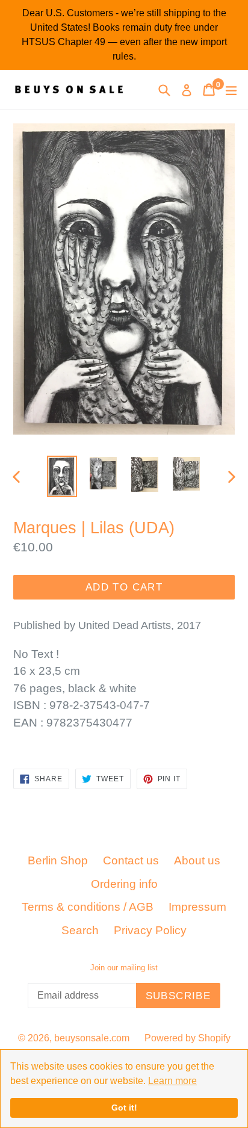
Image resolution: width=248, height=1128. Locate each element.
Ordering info (124, 884)
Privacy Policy (150, 930)
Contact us (131, 860)
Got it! (124, 1107)
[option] (61, 476)
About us (197, 860)
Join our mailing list (124, 967)
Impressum (197, 906)
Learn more (172, 1081)
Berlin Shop (58, 860)
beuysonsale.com (91, 1038)
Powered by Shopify (187, 1038)
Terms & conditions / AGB (87, 906)
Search (80, 930)
